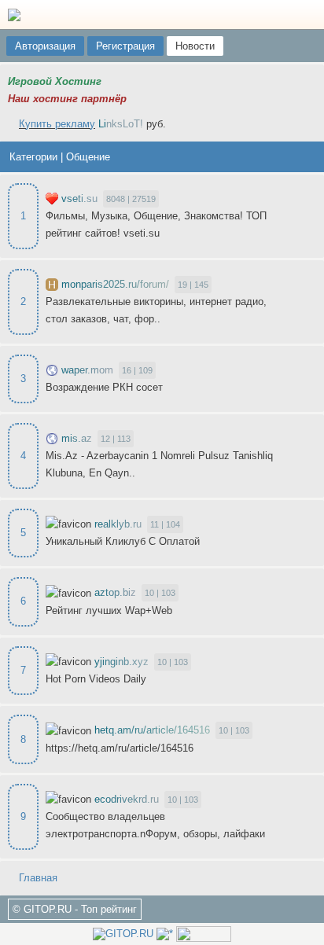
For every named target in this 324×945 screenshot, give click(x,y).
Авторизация (45, 46)
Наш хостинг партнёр (67, 99)
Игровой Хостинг (54, 81)
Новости (195, 46)
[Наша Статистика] (123, 933)
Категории (33, 157)
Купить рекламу (57, 124)
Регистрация (125, 46)
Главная (36, 878)
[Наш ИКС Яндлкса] (203, 933)
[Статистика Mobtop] (164, 933)
